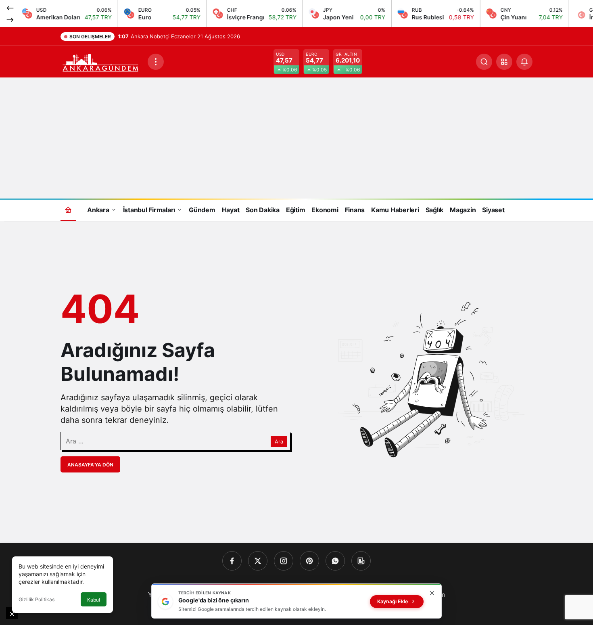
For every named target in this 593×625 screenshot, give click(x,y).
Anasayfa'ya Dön (90, 465)
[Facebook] (232, 561)
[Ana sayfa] (68, 210)
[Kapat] (432, 593)
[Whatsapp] (335, 561)
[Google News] (361, 561)
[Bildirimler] (524, 62)
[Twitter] (257, 561)
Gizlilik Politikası (37, 599)
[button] (504, 62)
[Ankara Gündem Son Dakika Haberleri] (101, 61)
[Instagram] (283, 561)
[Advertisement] (296, 138)
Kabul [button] (93, 600)
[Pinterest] (309, 561)
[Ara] (484, 62)
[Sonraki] (10, 19)
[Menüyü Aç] (156, 62)
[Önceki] (10, 7)
